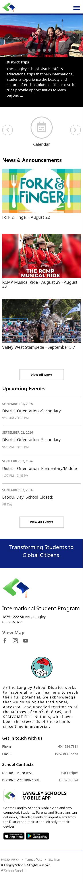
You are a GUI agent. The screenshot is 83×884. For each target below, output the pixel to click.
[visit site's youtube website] (25, 641)
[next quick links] (75, 130)
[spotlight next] (74, 38)
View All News (41, 375)
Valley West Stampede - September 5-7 (38, 347)
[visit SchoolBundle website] (40, 870)
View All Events (41, 522)
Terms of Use (33, 859)
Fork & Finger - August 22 (26, 217)
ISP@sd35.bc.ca (66, 754)
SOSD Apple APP (14, 836)
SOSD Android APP (37, 836)
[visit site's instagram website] (15, 641)
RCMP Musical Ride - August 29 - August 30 (39, 284)
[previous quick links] (7, 130)
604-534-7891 (68, 746)
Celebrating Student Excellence (34, 62)
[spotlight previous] (8, 38)
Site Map (54, 859)
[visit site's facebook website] (5, 641)
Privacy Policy (10, 859)
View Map (13, 632)
